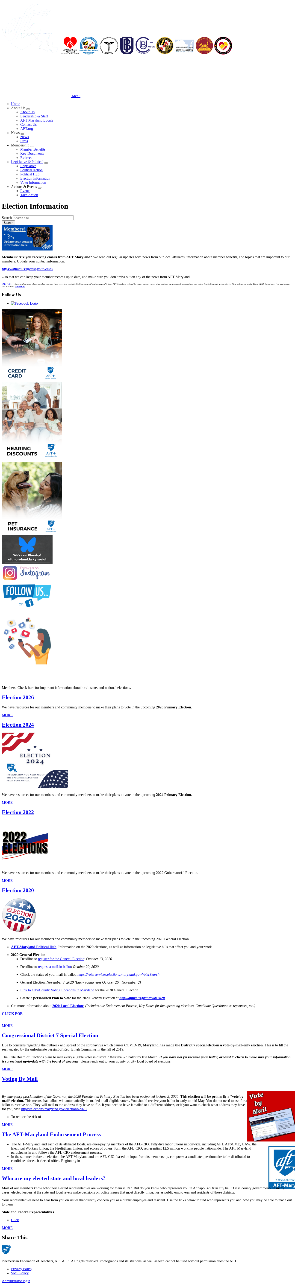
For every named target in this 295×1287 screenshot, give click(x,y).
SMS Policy (20, 1273)
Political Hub (29, 174)
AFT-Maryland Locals (36, 120)
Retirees (26, 158)
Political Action (31, 170)
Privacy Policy (21, 1269)
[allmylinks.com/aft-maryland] (147, 639)
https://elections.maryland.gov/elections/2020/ (54, 1109)
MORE (7, 715)
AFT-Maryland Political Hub (33, 947)
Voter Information (33, 182)
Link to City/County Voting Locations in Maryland (57, 990)
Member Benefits (32, 149)
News (24, 137)
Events (25, 191)
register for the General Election (61, 959)
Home (15, 104)
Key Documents (32, 153)
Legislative (28, 166)
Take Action (29, 195)
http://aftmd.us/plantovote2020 (142, 998)
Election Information (35, 178)
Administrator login (16, 1281)
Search (7, 218)
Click (15, 1220)
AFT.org (26, 129)
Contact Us (28, 124)
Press (24, 141)
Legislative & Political (27, 162)
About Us (27, 112)
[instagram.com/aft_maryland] (147, 573)
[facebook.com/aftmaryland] (147, 596)
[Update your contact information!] (147, 238)
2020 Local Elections (68, 1006)
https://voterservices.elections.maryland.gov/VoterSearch (118, 974)
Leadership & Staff (34, 116)
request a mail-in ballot (54, 967)
